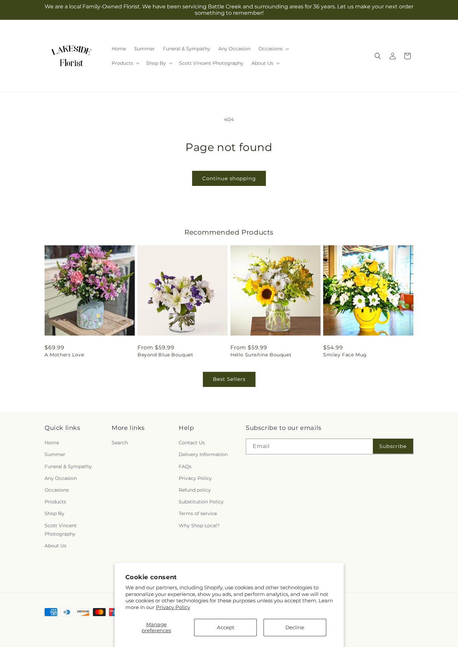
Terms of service (198, 513)
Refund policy (195, 490)
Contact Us (192, 443)
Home (52, 443)
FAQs (185, 466)
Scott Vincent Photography (61, 529)
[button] (273, 49)
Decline (294, 627)
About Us (55, 546)
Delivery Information (203, 455)
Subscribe (393, 446)
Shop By (54, 513)
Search (120, 443)
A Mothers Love (64, 355)
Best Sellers (229, 379)
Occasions (57, 490)
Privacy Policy (173, 607)
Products (55, 502)
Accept (225, 627)
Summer (55, 455)
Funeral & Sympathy (68, 466)
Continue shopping (229, 178)
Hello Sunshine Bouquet (260, 355)
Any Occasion (61, 478)
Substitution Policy (201, 502)
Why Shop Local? (199, 525)
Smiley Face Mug (345, 355)
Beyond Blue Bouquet (165, 355)
